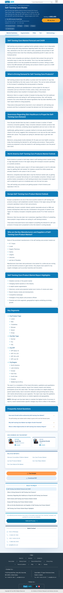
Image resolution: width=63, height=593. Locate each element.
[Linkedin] (36, 586)
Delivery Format (22, 561)
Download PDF (32, 478)
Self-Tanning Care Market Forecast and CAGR (19, 489)
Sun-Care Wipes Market (39, 461)
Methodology (51, 33)
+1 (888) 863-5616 (14, 541)
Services (30, 558)
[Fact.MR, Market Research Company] (9, 2)
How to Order (11, 561)
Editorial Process (30, 521)
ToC (40, 33)
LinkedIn (18, 445)
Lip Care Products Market (14, 461)
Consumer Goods (13, 5)
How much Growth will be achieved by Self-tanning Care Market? (26, 415)
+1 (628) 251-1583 (13, 535)
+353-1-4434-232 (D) (14, 538)
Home (6, 5)
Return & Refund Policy (36, 561)
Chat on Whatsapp (13, 531)
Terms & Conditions (22, 564)
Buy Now (52, 20)
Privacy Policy (49, 561)
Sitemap (45, 564)
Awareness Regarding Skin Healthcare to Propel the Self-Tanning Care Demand (27, 495)
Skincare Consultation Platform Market (17, 457)
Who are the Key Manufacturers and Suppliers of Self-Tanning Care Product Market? (28, 505)
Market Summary (12, 33)
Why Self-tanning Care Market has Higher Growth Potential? (25, 422)
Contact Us (39, 558)
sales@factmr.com (13, 545)
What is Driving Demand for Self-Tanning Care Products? (21, 492)
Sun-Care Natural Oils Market (15, 464)
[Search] (52, 2)
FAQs (34, 33)
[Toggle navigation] (56, 1)
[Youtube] (39, 586)
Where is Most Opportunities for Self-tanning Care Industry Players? (27, 426)
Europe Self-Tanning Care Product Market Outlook (20, 502)
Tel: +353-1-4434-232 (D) (40, 577)
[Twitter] (34, 586)
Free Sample (32, 473)
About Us (21, 558)
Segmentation (25, 33)
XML (39, 564)
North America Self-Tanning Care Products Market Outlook (22, 498)
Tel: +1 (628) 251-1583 (10, 577)
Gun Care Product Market (39, 457)
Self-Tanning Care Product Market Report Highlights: (20, 508)
